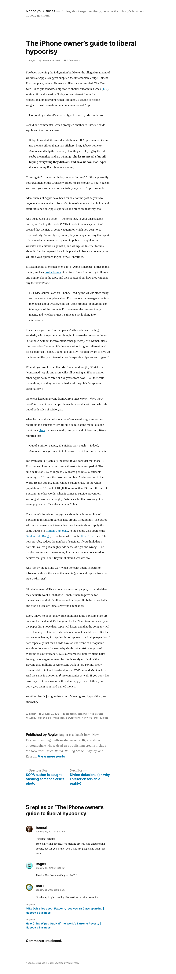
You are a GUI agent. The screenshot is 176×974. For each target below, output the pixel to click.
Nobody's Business (40, 11)
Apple (32, 718)
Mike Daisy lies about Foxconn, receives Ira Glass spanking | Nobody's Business (65, 910)
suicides (104, 718)
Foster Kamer (53, 272)
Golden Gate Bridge (38, 536)
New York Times (90, 718)
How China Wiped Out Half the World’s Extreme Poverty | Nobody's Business (63, 925)
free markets (96, 714)
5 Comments (73, 60)
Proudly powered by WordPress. (62, 963)
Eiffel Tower (88, 536)
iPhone (55, 718)
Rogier (32, 60)
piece (42, 430)
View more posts (51, 756)
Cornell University (57, 531)
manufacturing (73, 718)
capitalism (71, 714)
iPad (48, 718)
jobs (62, 718)
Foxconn (40, 718)
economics (83, 714)
